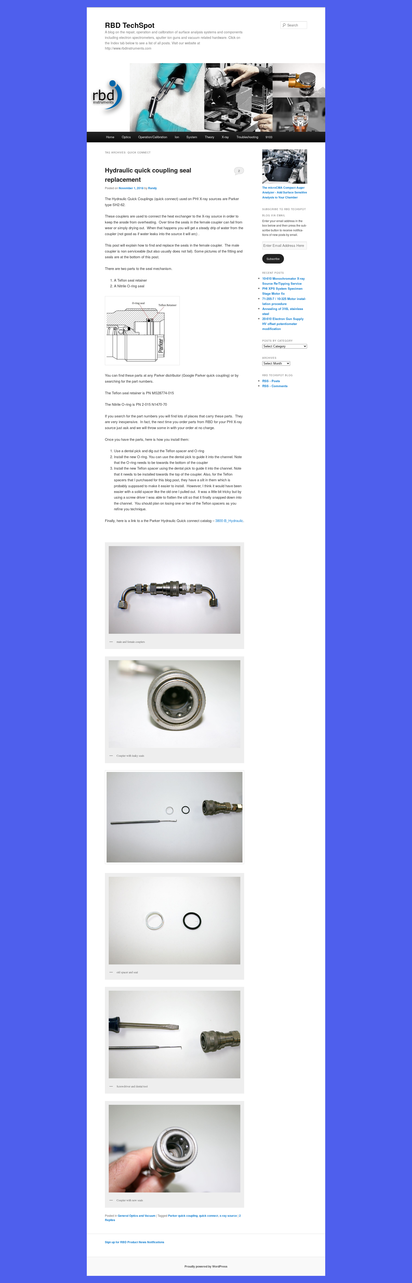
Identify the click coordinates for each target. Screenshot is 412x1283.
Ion (177, 137)
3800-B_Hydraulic (229, 520)
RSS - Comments (275, 386)
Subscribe (273, 259)
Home (110, 137)
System (191, 137)
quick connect (208, 1215)
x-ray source (228, 1215)
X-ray (225, 137)
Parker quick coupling (183, 1215)
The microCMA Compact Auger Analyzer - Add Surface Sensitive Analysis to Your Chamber (284, 192)
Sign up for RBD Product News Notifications (134, 1242)
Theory (209, 137)
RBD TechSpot (129, 25)
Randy (152, 188)
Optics (126, 137)
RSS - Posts (271, 381)
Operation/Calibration (152, 137)
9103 (269, 137)
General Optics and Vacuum (136, 1215)
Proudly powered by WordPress (206, 1266)
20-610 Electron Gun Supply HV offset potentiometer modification (283, 323)
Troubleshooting (247, 137)
